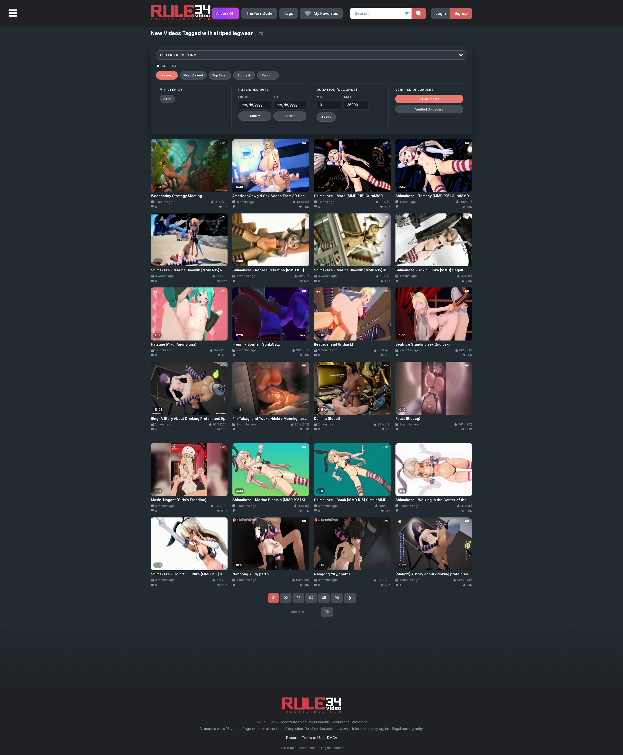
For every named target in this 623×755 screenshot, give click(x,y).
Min (320, 97)
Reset (289, 116)
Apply (255, 116)
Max (348, 97)
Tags (288, 13)
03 (298, 598)
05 (324, 598)
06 (337, 598)
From (243, 97)
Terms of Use (313, 738)
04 (311, 598)
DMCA (332, 738)
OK (327, 612)
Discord (292, 738)
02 (286, 598)
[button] (167, 99)
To (275, 97)
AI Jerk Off (225, 13)
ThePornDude (259, 13)
